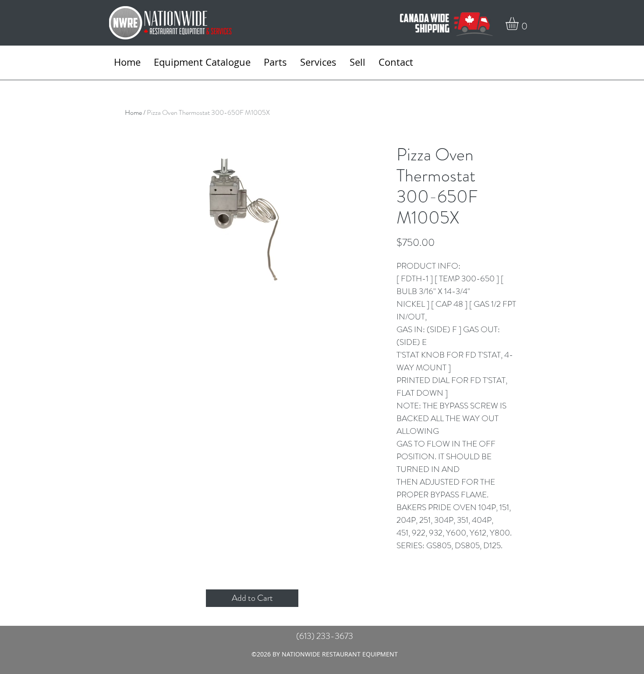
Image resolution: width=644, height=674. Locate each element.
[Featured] (265, 235)
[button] (520, 23)
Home (133, 112)
